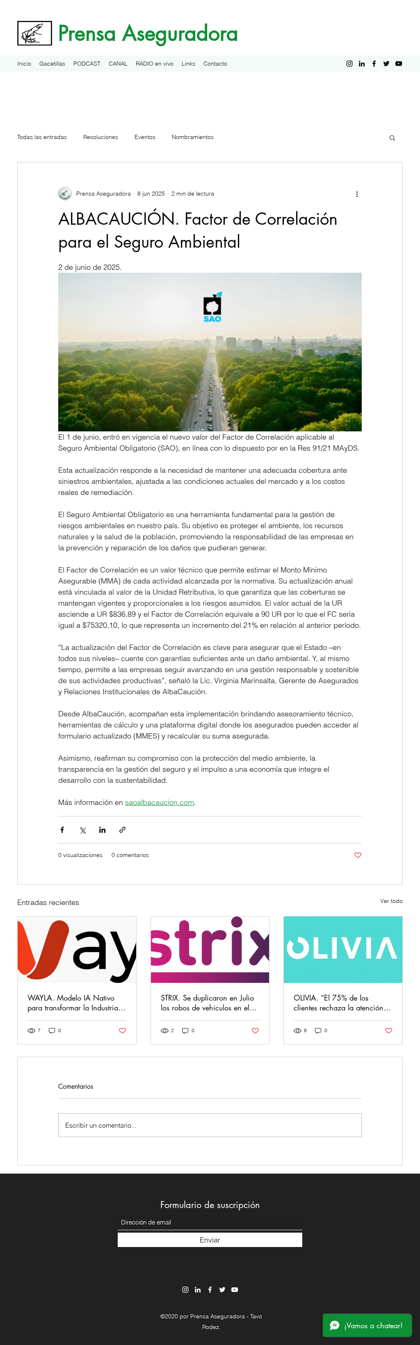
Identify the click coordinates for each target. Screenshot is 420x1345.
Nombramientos (193, 137)
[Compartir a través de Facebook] (62, 830)
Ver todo (391, 901)
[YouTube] (399, 63)
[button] (392, 137)
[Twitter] (386, 63)
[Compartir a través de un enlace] (122, 830)
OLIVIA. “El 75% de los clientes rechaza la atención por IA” (338, 1002)
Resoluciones (100, 137)
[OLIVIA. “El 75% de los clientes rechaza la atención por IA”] (343, 949)
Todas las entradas (42, 137)
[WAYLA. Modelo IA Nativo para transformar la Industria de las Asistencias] (77, 949)
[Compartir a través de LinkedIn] (102, 830)
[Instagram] (349, 63)
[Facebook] (374, 63)
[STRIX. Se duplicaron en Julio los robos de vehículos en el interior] (210, 949)
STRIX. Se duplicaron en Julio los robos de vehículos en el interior (207, 1002)
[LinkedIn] (362, 63)
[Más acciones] (357, 193)
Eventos (145, 137)
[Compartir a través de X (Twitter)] (82, 830)
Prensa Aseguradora (148, 33)
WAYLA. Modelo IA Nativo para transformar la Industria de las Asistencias (72, 1002)
